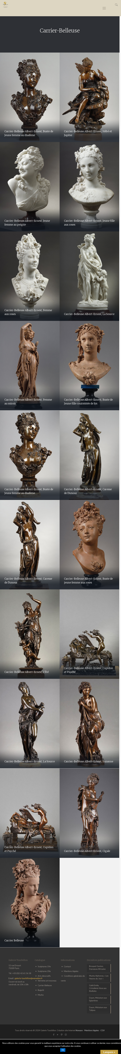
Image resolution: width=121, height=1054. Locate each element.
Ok (63, 1050)
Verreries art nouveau (47, 980)
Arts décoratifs (44, 976)
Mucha (41, 995)
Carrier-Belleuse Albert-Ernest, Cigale (87, 851)
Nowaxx (79, 1030)
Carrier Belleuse (14, 940)
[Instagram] (65, 1034)
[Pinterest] (61, 1034)
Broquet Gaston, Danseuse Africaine (97, 967)
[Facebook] (53, 1034)
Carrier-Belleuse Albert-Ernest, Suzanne (88, 761)
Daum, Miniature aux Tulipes (98, 1008)
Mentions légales (71, 971)
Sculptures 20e (44, 971)
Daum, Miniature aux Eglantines (98, 999)
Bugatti (41, 990)
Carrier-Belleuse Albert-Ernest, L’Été (26, 672)
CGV (102, 1030)
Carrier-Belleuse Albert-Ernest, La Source (89, 314)
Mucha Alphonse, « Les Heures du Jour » (98, 977)
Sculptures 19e (44, 966)
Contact (67, 966)
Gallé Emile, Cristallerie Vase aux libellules (98, 988)
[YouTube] (57, 1034)
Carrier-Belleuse (45, 985)
